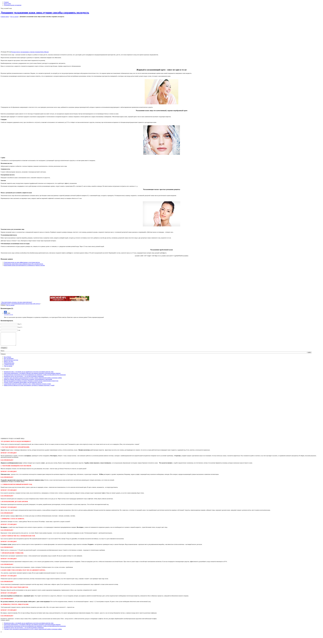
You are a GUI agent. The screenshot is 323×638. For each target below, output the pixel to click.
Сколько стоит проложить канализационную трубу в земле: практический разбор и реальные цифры (33, 377)
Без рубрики (7, 357)
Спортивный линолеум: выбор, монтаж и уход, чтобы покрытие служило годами (27, 383)
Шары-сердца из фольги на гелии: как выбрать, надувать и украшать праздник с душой (29, 385)
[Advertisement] (73, 35)
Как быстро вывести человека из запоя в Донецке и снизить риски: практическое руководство (31, 380)
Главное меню (5, 16)
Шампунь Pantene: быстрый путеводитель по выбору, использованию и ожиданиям (28, 379)
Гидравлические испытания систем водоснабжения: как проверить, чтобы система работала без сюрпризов (35, 374)
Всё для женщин (9, 358)
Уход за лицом (14, 16)
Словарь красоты (9, 364)
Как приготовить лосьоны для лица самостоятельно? (17, 302)
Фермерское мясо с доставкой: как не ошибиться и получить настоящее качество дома (28, 371)
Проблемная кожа (9, 363)
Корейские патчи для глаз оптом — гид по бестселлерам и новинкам (24, 376)
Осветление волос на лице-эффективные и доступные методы (22, 262)
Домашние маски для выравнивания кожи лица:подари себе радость (20, 303)
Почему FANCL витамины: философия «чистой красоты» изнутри (23, 382)
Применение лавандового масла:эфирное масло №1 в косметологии (23, 264)
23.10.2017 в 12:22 (8, 314)
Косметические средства (11, 360)
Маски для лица (8, 361)
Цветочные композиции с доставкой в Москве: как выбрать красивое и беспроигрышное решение (32, 373)
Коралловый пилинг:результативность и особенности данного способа (24, 265)
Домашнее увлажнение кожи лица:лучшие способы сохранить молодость (45, 12)
